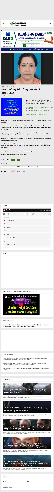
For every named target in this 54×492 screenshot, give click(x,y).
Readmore (27, 397)
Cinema (12, 86)
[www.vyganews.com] (18, 26)
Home (2, 86)
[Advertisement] (27, 10)
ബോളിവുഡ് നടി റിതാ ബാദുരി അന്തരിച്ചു (36, 114)
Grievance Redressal (8, 487)
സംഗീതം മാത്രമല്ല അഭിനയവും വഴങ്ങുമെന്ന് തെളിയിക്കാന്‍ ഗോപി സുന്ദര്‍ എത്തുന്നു (37, 111)
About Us (28, 481)
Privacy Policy (6, 485)
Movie (7, 86)
